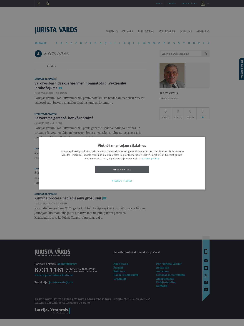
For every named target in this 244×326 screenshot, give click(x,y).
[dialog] (122, 163)
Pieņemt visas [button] (122, 169)
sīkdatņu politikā (150, 158)
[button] (122, 181)
